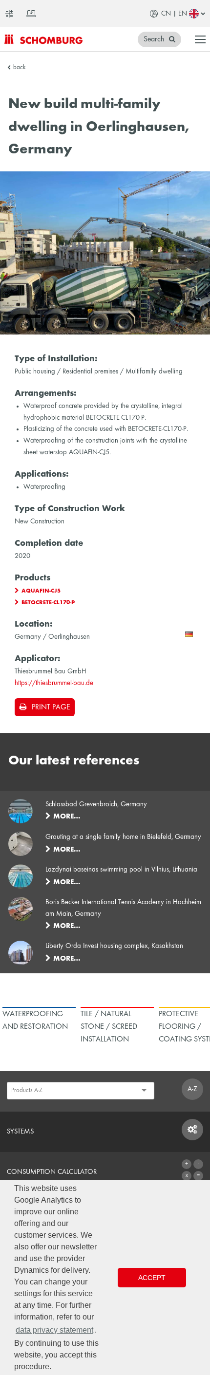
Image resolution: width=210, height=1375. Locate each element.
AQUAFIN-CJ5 (41, 591)
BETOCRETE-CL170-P (48, 603)
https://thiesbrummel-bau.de (54, 683)
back (19, 68)
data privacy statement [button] (54, 1330)
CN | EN (174, 13)
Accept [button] (152, 1278)
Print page (51, 707)
